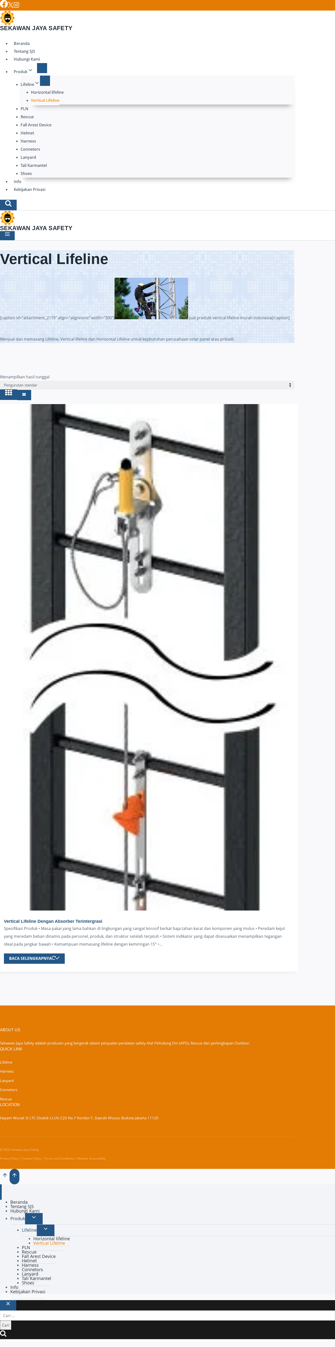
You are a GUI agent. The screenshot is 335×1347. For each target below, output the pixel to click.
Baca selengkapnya (30, 958)
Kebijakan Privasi (29, 189)
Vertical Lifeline (45, 100)
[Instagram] (16, 6)
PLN (24, 108)
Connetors (30, 149)
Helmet (27, 133)
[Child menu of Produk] (42, 68)
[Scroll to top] (5, 1176)
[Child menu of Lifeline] (45, 81)
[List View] (24, 395)
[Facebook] (4, 6)
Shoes (26, 173)
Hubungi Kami (27, 59)
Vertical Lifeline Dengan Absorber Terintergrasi (53, 921)
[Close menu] (1, 1192)
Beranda (22, 43)
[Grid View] (8, 394)
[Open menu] (7, 235)
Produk (17, 1218)
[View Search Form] (8, 205)
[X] (10, 6)
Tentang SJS (24, 51)
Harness (28, 141)
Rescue (27, 116)
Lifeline (6, 1062)
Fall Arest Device (36, 125)
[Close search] (8, 1305)
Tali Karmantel (34, 165)
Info (17, 181)
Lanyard (28, 157)
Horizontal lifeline (47, 92)
